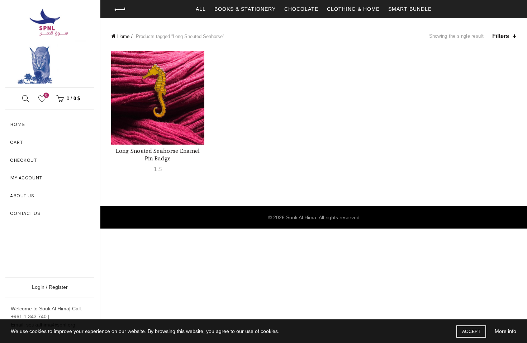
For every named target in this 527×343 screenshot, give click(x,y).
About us (22, 196)
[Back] (120, 10)
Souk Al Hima (301, 217)
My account (26, 178)
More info (505, 331)
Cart (16, 142)
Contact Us (25, 213)
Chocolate (301, 9)
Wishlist (46, 95)
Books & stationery (245, 9)
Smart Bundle (410, 9)
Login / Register (50, 287)
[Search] (26, 98)
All (201, 9)
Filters (500, 36)
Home (17, 124)
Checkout (23, 160)
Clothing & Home (353, 9)
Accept (471, 331)
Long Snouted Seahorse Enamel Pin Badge (157, 154)
